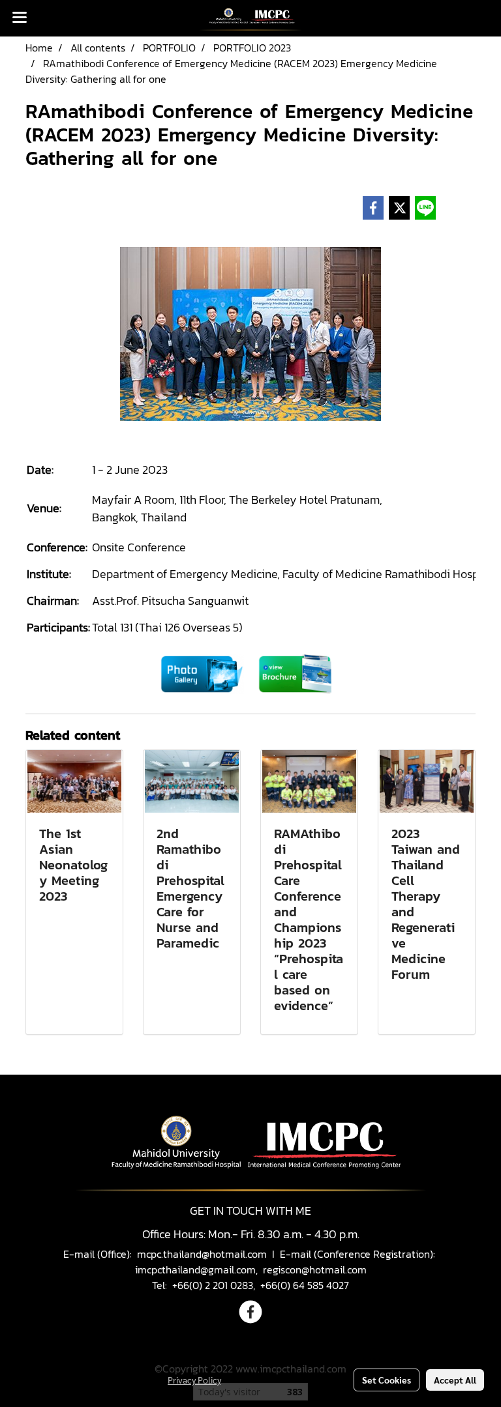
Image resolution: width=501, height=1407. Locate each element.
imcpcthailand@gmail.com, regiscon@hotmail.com (251, 1269)
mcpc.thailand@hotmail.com (202, 1254)
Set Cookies (386, 1379)
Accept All (455, 1379)
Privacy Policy (194, 1379)
